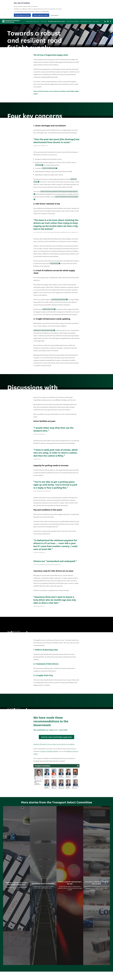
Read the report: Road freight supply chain (56, 737)
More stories (96, 21)
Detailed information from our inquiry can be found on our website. (54, 744)
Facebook (110, 21)
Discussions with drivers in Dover (56, 21)
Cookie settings (54, 15)
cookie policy (45, 11)
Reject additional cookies (41, 15)
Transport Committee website (49, 751)
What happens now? (86, 21)
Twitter (108, 21)
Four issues (44, 21)
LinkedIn (105, 21)
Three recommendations (73, 21)
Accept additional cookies (22, 15)
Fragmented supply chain (32, 21)
